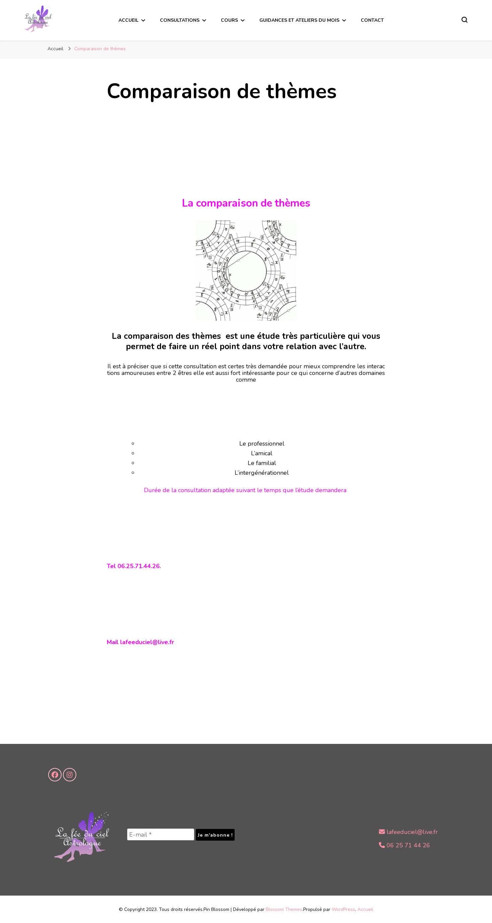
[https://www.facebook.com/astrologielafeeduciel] (55, 774)
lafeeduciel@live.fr (411, 832)
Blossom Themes (284, 909)
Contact (372, 20)
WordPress (343, 909)
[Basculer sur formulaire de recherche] (465, 20)
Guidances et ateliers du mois (299, 20)
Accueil (128, 20)
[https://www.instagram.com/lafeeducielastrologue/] (69, 774)
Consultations (179, 20)
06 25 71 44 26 (407, 845)
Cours (229, 20)
